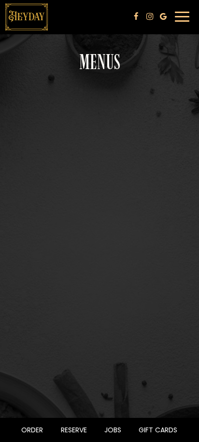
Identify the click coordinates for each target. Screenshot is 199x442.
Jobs (112, 430)
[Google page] (163, 16)
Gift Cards (156, 430)
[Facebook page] (136, 16)
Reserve (72, 430)
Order (31, 430)
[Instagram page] (149, 16)
